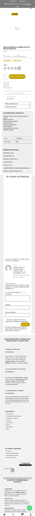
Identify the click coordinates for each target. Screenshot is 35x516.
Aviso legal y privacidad (12, 455)
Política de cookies (10, 457)
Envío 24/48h (8, 56)
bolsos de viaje (20, 381)
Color (5, 65)
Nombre (8, 304)
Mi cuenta (8, 451)
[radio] (5, 68)
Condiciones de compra (12, 418)
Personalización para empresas (13, 416)
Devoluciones (9, 426)
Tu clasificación (12, 292)
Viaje (17, 141)
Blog (7, 429)
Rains (6, 494)
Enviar (25, 324)
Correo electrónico (11, 312)
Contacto (8, 420)
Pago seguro (9, 422)
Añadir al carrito (17, 76)
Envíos (8, 424)
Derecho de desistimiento (12, 453)
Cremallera (19, 138)
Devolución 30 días (22, 56)
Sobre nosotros (10, 414)
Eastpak (23, 492)
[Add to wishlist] (14, 185)
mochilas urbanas (18, 377)
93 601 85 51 (11, 352)
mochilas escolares (10, 381)
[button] (29, 507)
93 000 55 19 (11, 371)
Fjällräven (17, 492)
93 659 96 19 (11, 393)
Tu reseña (8, 294)
